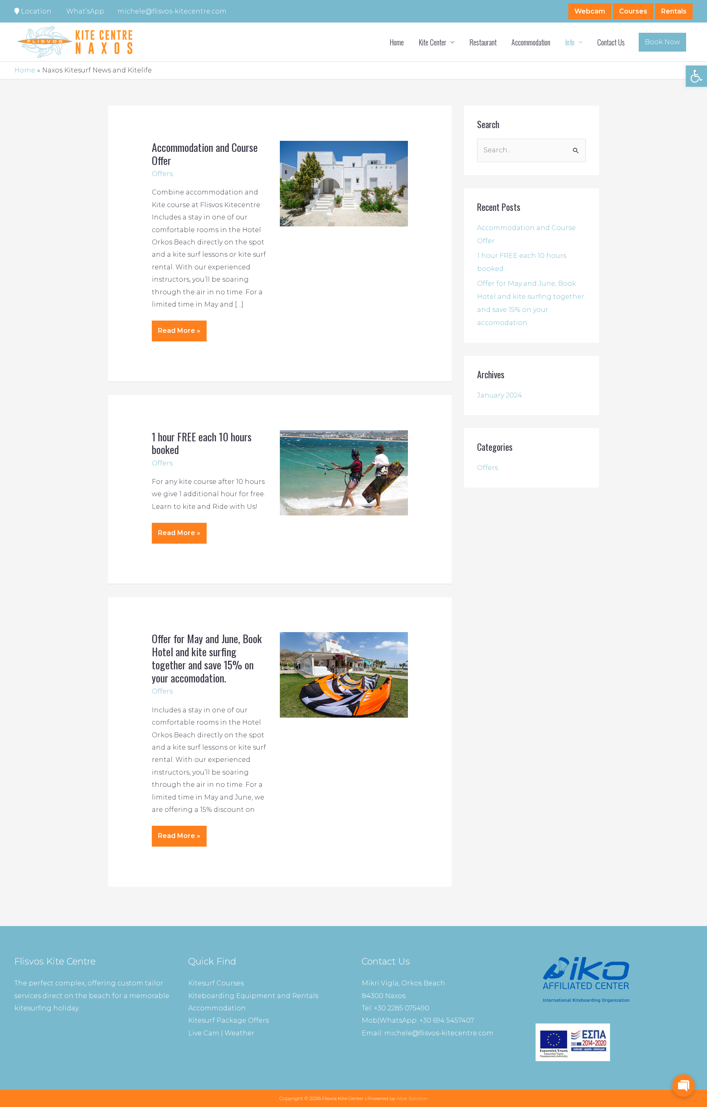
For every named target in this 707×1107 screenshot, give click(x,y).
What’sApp (84, 11)
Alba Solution (412, 1098)
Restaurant (483, 42)
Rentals (674, 11)
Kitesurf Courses (216, 983)
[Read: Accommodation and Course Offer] (344, 183)
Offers (162, 174)
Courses (633, 11)
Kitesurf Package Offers (228, 1020)
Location (35, 11)
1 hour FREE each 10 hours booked (202, 443)
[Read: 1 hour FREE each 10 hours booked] (344, 472)
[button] (696, 76)
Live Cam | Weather (221, 1033)
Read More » (182, 327)
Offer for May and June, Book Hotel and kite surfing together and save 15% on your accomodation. (207, 658)
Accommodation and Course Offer (205, 153)
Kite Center (432, 42)
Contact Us (611, 42)
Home (397, 42)
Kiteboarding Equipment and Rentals (253, 996)
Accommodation (530, 42)
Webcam (589, 11)
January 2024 (499, 395)
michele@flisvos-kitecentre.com (172, 11)
